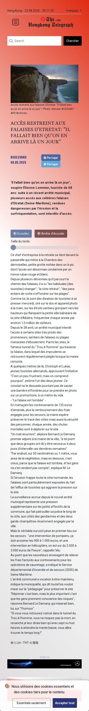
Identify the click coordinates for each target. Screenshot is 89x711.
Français (72, 11)
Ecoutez (22, 233)
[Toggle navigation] (16, 22)
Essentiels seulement (31, 703)
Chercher (72, 41)
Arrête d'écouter (52, 233)
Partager (52, 157)
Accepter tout (65, 703)
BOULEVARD (19, 157)
